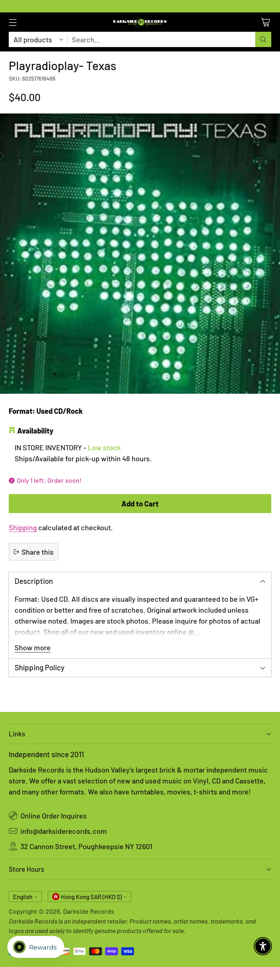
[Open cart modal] (265, 22)
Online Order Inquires (53, 815)
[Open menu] (12, 22)
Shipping (23, 527)
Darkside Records (88, 911)
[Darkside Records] (140, 22)
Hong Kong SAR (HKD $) (91, 896)
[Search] (263, 39)
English (22, 896)
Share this (38, 551)
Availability (35, 430)
